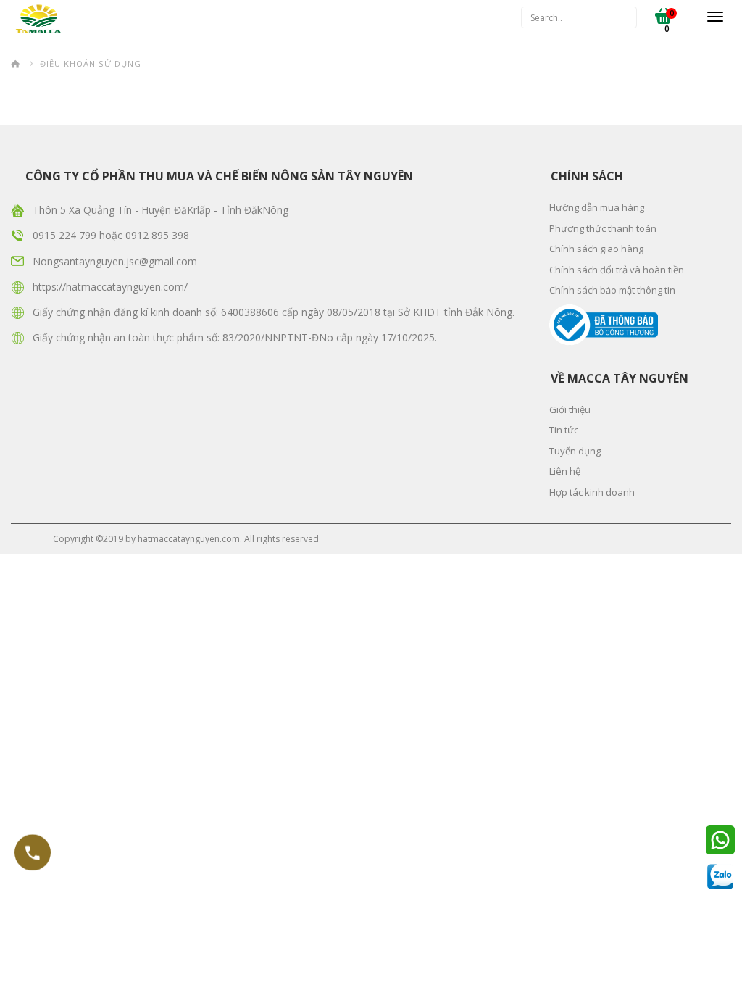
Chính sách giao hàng (596, 248)
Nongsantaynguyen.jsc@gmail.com (115, 261)
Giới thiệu (570, 409)
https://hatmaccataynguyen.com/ (110, 287)
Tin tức (563, 429)
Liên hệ (564, 471)
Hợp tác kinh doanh (592, 492)
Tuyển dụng (575, 450)
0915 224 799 (66, 235)
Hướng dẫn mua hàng (596, 207)
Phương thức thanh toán (602, 228)
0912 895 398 (157, 235)
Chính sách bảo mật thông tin (612, 289)
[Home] (16, 63)
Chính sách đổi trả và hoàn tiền (616, 269)
